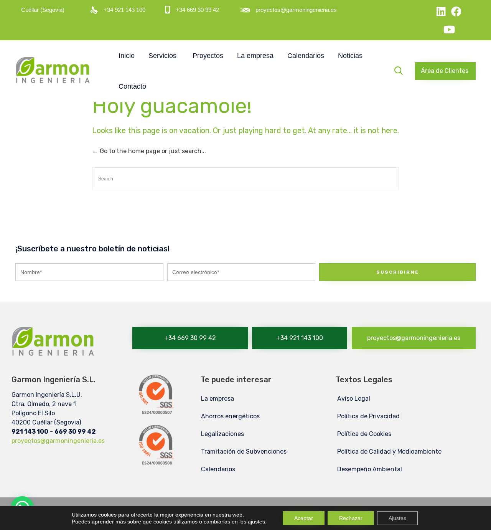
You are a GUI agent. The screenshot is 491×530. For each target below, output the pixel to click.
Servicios (162, 55)
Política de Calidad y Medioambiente (389, 451)
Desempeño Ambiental (369, 469)
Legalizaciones (222, 434)
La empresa (255, 55)
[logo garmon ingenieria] (54, 359)
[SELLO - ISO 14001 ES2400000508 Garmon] (154, 465)
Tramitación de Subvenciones (244, 451)
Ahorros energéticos (230, 416)
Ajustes (397, 518)
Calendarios (305, 55)
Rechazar (350, 518)
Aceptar (303, 518)
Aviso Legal (353, 398)
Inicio (127, 55)
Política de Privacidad (368, 416)
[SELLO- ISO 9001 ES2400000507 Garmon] (154, 415)
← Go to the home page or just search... (149, 151)
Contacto (132, 86)
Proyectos (208, 55)
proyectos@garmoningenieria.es (58, 440)
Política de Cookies (364, 434)
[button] (445, 71)
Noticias (350, 55)
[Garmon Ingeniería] (53, 71)
